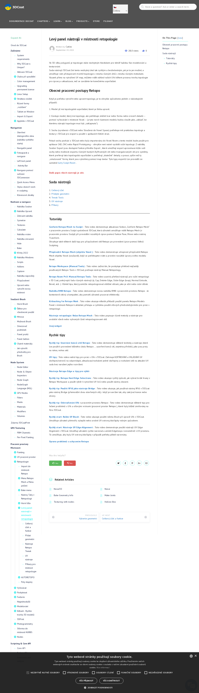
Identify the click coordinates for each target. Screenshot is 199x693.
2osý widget (55, 326)
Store (96, 21)
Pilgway (108, 21)
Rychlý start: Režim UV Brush (64, 416)
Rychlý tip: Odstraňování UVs (64, 402)
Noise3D (58, 489)
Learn (57, 21)
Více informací (103, 667)
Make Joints (110, 495)
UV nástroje (57, 201)
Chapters (43, 21)
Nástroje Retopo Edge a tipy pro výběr (69, 371)
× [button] (195, 656)
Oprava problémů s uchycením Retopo (69, 441)
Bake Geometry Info (63, 495)
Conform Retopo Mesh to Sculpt (66, 226)
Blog (68, 21)
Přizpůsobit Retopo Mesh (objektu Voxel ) (71, 252)
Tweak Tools (57, 197)
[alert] (99, 672)
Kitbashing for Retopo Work (63, 301)
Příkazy (54, 205)
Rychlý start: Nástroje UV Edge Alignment (71, 427)
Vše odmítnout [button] (111, 680)
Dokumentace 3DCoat (21, 21)
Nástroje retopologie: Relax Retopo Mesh (71, 315)
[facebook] (125, 463)
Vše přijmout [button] (86, 680)
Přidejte (55, 193)
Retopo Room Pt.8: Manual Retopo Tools (70, 276)
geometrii (64, 193)
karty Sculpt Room (66, 162)
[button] (99, 687)
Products (82, 21)
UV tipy (53, 357)
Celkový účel (57, 190)
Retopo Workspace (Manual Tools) (67, 266)
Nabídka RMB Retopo (60, 291)
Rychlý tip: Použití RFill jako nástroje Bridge (72, 388)
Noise (107, 489)
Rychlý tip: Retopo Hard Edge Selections (70, 378)
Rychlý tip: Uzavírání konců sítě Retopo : (70, 342)
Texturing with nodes (64, 501)
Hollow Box (110, 501)
